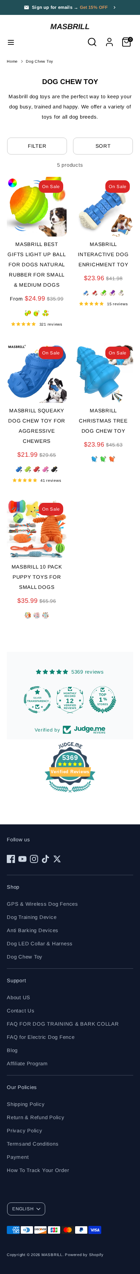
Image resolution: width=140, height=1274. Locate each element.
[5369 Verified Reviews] (70, 794)
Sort (103, 146)
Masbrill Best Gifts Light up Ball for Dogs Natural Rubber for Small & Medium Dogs (36, 264)
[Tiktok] (45, 859)
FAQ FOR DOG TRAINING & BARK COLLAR (63, 1024)
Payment (18, 1157)
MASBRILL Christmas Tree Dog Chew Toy (103, 421)
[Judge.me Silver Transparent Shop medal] (37, 699)
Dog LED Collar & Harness (40, 943)
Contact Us (21, 1010)
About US (18, 997)
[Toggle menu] (11, 42)
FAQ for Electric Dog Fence (41, 1037)
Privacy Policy (24, 1130)
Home (12, 61)
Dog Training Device (31, 917)
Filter (37, 146)
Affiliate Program (27, 1063)
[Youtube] (22, 859)
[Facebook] (11, 859)
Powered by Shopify (84, 1255)
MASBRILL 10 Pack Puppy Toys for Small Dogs (37, 577)
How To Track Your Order (38, 1170)
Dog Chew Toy (39, 61)
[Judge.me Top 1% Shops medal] (102, 699)
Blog (12, 1050)
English (22, 1208)
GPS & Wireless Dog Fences (42, 904)
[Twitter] (57, 859)
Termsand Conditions (32, 1144)
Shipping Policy (26, 1104)
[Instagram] (34, 859)
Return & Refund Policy (36, 1117)
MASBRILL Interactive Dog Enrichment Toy (103, 254)
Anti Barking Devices (32, 930)
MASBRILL (70, 26)
